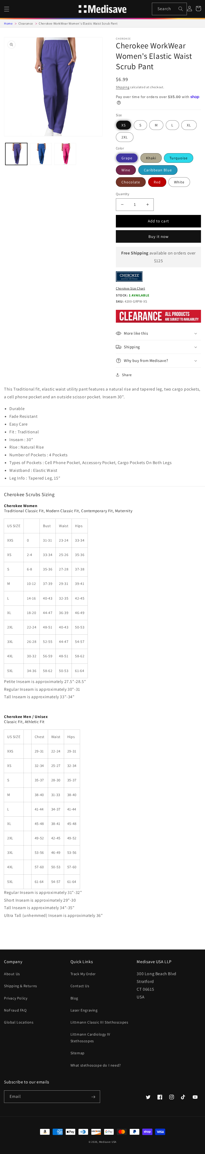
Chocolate (130, 182)
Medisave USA (107, 1142)
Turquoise (178, 158)
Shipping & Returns (20, 985)
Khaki (151, 158)
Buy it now (158, 236)
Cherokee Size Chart (130, 288)
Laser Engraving (84, 1010)
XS (123, 125)
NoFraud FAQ (15, 1010)
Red (157, 182)
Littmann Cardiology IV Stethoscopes (90, 1037)
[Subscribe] (93, 1097)
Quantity (122, 194)
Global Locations (19, 1022)
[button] (7, 9)
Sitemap (77, 1053)
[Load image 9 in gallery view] (65, 154)
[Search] (181, 9)
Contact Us (79, 985)
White (179, 182)
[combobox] (169, 9)
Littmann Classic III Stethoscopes (99, 1022)
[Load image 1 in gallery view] (16, 154)
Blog (74, 998)
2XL (124, 137)
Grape (126, 158)
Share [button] (127, 374)
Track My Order (83, 973)
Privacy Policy (15, 998)
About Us (12, 973)
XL (189, 125)
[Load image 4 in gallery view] (41, 154)
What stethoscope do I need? (95, 1065)
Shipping (122, 87)
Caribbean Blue (158, 170)
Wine (125, 170)
